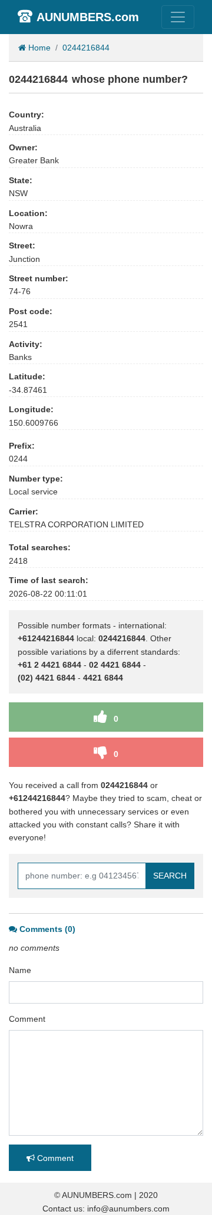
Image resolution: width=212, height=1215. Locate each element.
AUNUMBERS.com (88, 17)
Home (38, 47)
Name (20, 970)
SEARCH (170, 875)
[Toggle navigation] (177, 17)
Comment (27, 1019)
